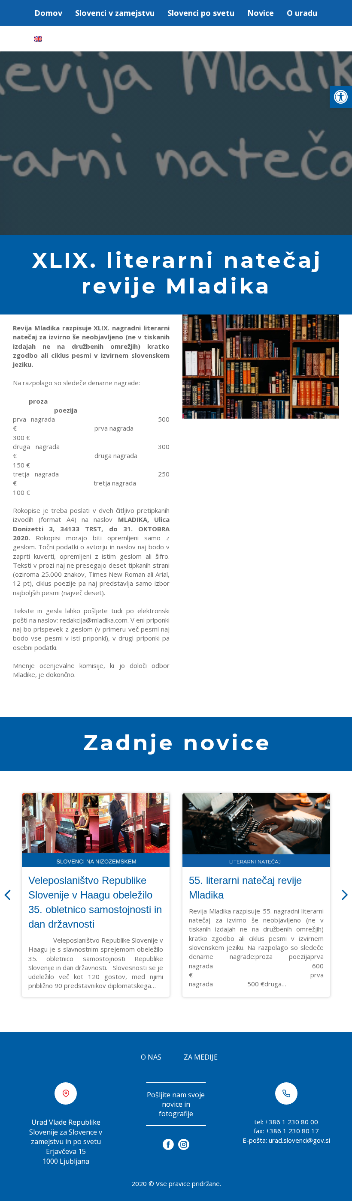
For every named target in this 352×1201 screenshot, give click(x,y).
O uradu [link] (302, 13)
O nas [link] (151, 1057)
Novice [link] (260, 13)
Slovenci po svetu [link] (200, 13)
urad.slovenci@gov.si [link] (299, 1140)
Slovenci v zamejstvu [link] (115, 13)
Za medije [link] (201, 1057)
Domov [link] (48, 13)
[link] (341, 97)
